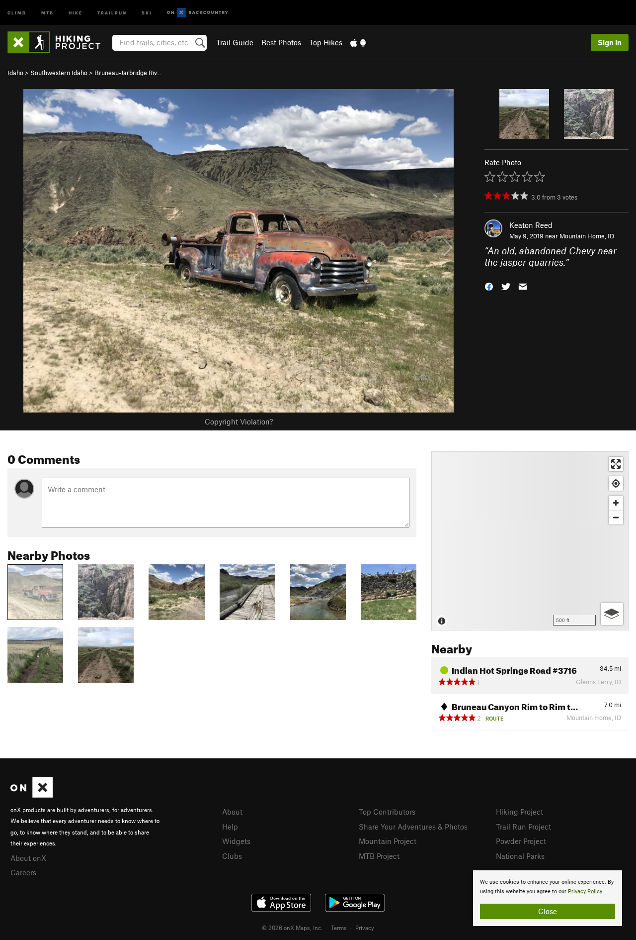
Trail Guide (234, 42)
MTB (47, 12)
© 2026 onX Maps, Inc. (292, 927)
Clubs (232, 855)
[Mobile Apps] (358, 42)
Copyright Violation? (239, 421)
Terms (339, 927)
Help (230, 826)
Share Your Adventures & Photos (413, 826)
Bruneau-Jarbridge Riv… (127, 73)
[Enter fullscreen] (616, 464)
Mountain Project (387, 840)
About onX (28, 857)
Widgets (236, 840)
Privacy (364, 927)
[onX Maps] (31, 794)
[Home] (58, 42)
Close (547, 911)
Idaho (15, 73)
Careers (23, 872)
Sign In (610, 42)
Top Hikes (325, 42)
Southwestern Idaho (58, 73)
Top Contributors (387, 811)
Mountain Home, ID (586, 236)
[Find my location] (616, 483)
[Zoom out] (616, 517)
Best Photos (281, 42)
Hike (75, 12)
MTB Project (379, 855)
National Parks (520, 855)
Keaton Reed (531, 224)
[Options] (612, 614)
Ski (147, 12)
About (232, 811)
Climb (16, 12)
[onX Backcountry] (197, 12)
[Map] (530, 541)
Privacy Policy (585, 891)
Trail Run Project (523, 826)
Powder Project (521, 840)
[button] (488, 285)
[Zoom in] (616, 503)
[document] (547, 898)
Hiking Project (519, 811)
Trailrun (112, 12)
